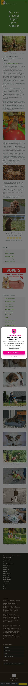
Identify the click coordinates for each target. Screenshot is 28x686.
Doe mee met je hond (14, 352)
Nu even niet (14, 356)
